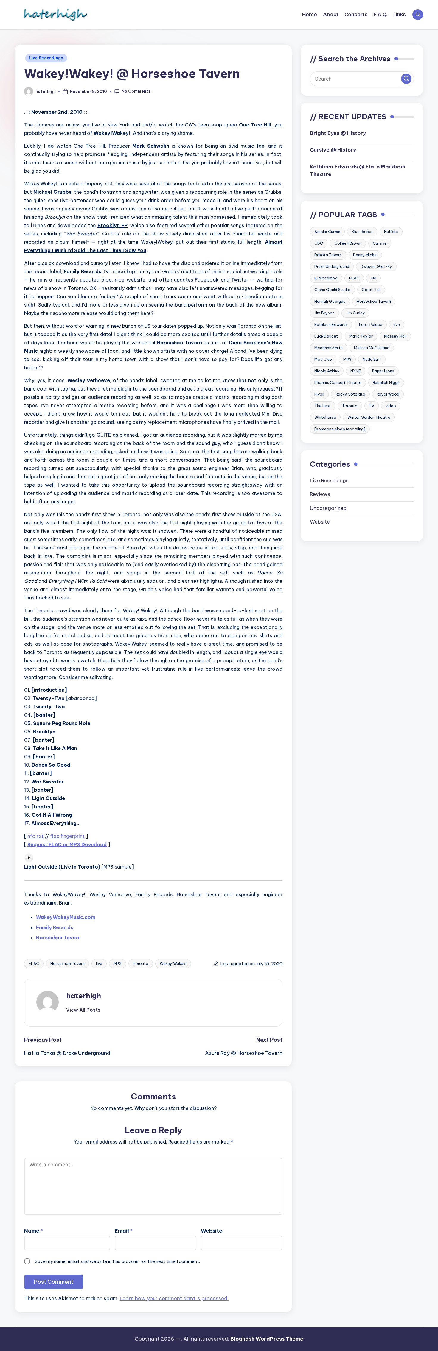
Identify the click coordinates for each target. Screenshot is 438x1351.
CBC (318, 243)
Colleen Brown (347, 243)
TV (371, 405)
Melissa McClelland (371, 347)
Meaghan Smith (328, 347)
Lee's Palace (370, 324)
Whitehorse (325, 417)
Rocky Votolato (350, 394)
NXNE (355, 370)
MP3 (118, 963)
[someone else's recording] (339, 429)
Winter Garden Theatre (368, 417)
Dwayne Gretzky (376, 266)
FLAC (34, 963)
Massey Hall (395, 336)
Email (124, 1230)
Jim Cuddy (355, 312)
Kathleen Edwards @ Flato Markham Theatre (357, 170)
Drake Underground (331, 266)
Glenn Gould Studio (332, 289)
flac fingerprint (67, 836)
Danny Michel (365, 254)
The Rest (322, 405)
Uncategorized (328, 508)
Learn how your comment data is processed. (174, 1298)
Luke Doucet (326, 336)
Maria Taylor (361, 336)
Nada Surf (372, 359)
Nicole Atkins (326, 370)
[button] (83, 1010)
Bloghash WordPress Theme (266, 1339)
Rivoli (319, 394)
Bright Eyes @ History (338, 132)
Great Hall (371, 289)
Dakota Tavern (328, 254)
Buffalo (391, 231)
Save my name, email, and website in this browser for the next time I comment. (117, 1261)
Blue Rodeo (362, 231)
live (99, 963)
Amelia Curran (327, 231)
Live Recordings (46, 58)
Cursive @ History (333, 149)
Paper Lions (383, 370)
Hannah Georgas (329, 301)
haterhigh (83, 995)
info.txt (35, 836)
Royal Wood (388, 394)
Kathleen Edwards (331, 324)
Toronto (140, 963)
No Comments (136, 91)
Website (211, 1230)
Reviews (320, 494)
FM (373, 278)
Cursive (380, 243)
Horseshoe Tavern (67, 963)
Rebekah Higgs (386, 382)
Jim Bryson (324, 312)
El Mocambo (326, 278)
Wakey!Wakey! (173, 963)
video (391, 405)
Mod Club (323, 359)
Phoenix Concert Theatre (337, 382)
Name (33, 1230)
